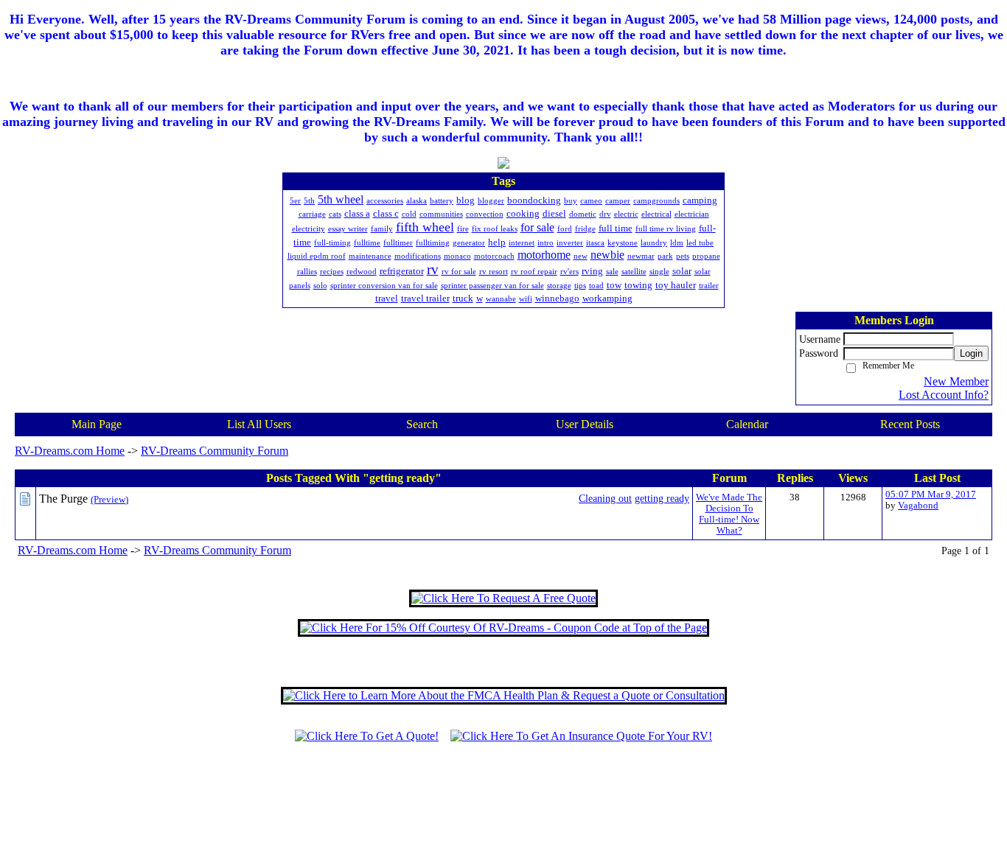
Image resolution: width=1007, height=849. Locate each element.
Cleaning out (605, 498)
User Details (584, 424)
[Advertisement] (503, 802)
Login (971, 353)
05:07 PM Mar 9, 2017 (930, 494)
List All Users (259, 424)
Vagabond (918, 505)
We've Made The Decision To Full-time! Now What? (729, 514)
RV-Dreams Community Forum (214, 450)
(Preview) (109, 500)
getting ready (662, 498)
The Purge (63, 498)
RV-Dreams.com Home (70, 450)
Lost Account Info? (944, 394)
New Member (956, 381)
